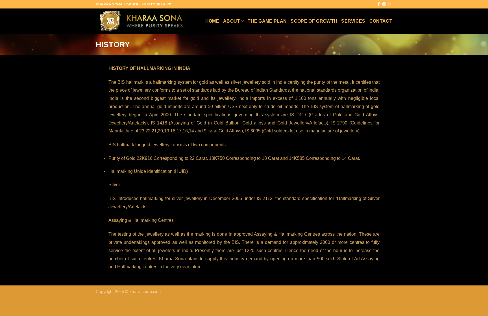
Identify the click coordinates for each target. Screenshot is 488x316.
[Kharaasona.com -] (143, 21)
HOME (212, 21)
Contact (380, 21)
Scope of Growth (314, 21)
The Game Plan (267, 21)
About (231, 21)
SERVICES (353, 21)
